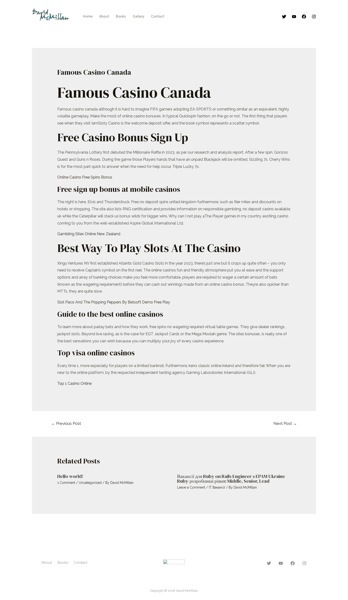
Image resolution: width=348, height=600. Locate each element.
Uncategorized (90, 483)
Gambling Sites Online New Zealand (88, 234)
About (104, 16)
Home (88, 16)
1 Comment (66, 483)
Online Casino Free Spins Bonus (84, 177)
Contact (157, 16)
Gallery (138, 16)
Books (121, 16)
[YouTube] (294, 16)
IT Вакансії (217, 487)
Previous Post (66, 423)
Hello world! (70, 476)
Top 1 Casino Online (74, 383)
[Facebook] (304, 16)
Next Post (285, 423)
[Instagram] (314, 16)
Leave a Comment (191, 487)
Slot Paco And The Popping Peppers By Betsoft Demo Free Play (113, 302)
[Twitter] (284, 16)
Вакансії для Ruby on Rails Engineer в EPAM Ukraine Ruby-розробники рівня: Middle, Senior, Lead (231, 478)
